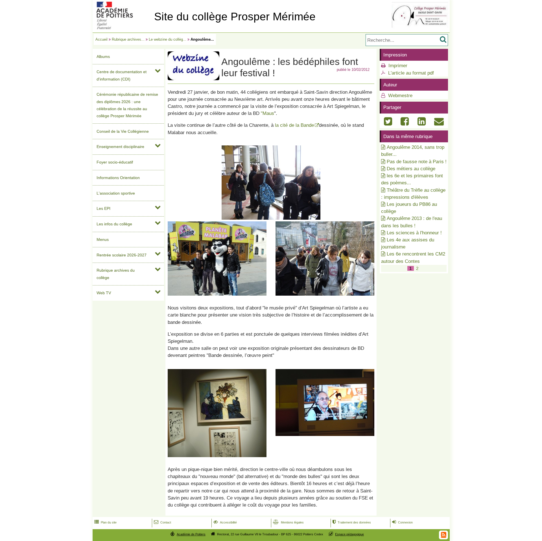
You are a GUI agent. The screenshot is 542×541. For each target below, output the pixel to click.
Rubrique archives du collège (116, 274)
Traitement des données (352, 522)
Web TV (104, 293)
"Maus (267, 113)
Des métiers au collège (411, 168)
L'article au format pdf (411, 73)
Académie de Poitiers (191, 534)
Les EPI (103, 208)
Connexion (402, 522)
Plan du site (105, 522)
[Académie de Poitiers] (122, 27)
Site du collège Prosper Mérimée (235, 16)
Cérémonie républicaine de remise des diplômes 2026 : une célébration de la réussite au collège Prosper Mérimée (127, 105)
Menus (103, 239)
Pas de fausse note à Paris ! (417, 161)
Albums (103, 56)
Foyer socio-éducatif (115, 162)
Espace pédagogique (349, 534)
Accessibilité (225, 522)
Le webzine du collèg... (167, 39)
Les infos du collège (114, 224)
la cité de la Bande (294, 125)
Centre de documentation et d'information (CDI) (122, 75)
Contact (162, 522)
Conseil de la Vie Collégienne (123, 131)
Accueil (101, 39)
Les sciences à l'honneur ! (414, 232)
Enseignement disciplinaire (120, 146)
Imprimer (397, 65)
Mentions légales (288, 522)
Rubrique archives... (128, 39)
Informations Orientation (118, 177)
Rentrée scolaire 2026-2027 (122, 255)
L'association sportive (116, 193)
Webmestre (399, 95)
